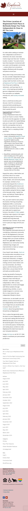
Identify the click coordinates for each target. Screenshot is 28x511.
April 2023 (5, 389)
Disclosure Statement (8, 490)
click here (9, 334)
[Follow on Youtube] (7, 497)
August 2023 (6, 378)
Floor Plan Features (8, 444)
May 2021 (5, 430)
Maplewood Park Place (10, 83)
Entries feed (6, 458)
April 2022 (5, 414)
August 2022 (6, 405)
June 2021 (5, 427)
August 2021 (6, 424)
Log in (4, 455)
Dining (5, 441)
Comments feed (7, 460)
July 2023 (5, 381)
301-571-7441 (9, 474)
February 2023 (7, 392)
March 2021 (6, 432)
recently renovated (18, 95)
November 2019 (7, 435)
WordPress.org (7, 463)
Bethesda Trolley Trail (15, 159)
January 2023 (6, 395)
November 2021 (7, 422)
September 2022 (7, 403)
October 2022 (6, 400)
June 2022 (5, 411)
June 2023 (5, 384)
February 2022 (7, 416)
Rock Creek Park (8, 157)
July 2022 (5, 408)
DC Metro (17, 212)
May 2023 (5, 387)
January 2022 (6, 419)
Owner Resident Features (10, 446)
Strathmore (20, 184)
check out (21, 252)
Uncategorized (7, 449)
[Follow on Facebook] (4, 497)
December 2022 (7, 397)
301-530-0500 (12, 472)
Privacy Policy (6, 492)
